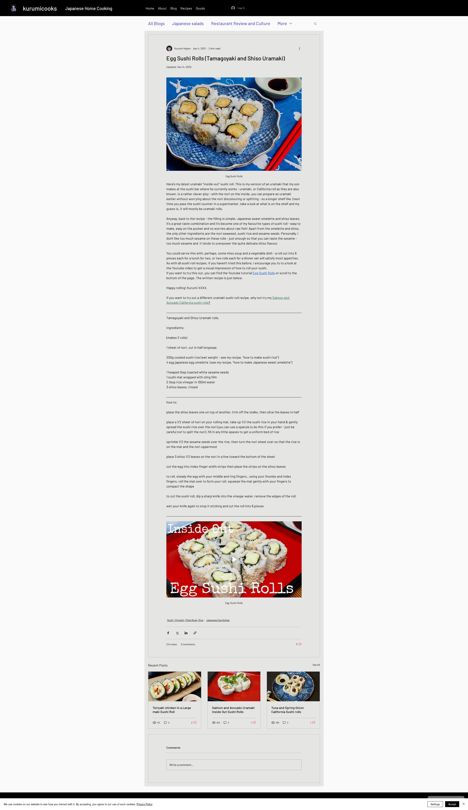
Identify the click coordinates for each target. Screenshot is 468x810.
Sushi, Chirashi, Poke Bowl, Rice (185, 620)
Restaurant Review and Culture (240, 23)
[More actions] (299, 48)
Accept (452, 804)
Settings (435, 804)
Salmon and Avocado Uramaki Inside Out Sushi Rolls (233, 710)
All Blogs (156, 23)
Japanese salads (188, 23)
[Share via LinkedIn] (186, 633)
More (282, 23)
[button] (315, 23)
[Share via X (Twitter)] (177, 633)
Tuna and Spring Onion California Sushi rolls (287, 710)
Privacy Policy (144, 804)
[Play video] (234, 559)
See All (316, 664)
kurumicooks (40, 8)
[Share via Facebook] (168, 633)
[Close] (463, 804)
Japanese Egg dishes (218, 620)
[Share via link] (195, 633)
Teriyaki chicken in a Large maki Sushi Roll (172, 710)
